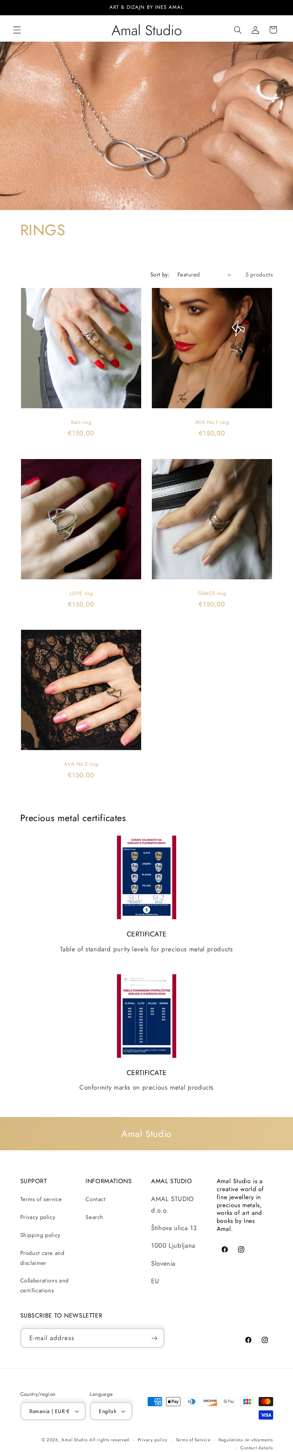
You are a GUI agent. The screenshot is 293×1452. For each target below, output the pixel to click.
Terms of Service (193, 1440)
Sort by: (159, 274)
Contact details (256, 1448)
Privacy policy (37, 1217)
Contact (95, 1199)
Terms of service (41, 1199)
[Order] (154, 1338)
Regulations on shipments (246, 1440)
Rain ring (81, 422)
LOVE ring (81, 593)
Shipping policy (40, 1235)
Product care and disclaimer (42, 1258)
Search (94, 1217)
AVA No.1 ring (212, 422)
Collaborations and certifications (44, 1285)
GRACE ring (212, 593)
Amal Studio (74, 1440)
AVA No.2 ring (81, 764)
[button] (17, 30)
